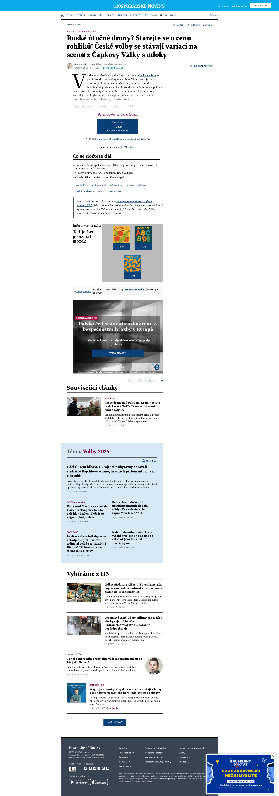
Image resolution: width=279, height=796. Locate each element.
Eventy (182, 753)
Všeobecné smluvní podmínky (158, 762)
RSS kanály (184, 762)
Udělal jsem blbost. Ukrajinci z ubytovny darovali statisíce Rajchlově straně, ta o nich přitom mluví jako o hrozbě (111, 471)
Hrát (121, 246)
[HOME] (62, 15)
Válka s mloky (148, 75)
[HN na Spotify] (103, 768)
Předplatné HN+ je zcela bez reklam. (151, 381)
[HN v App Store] (99, 782)
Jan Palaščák (74, 654)
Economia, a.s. (87, 752)
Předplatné (261, 5)
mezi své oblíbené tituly (136, 289)
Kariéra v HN (124, 762)
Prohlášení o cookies (154, 753)
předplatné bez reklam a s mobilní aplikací (119, 139)
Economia (123, 757)
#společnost (115, 191)
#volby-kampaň (99, 185)
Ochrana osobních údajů (155, 748)
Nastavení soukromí (153, 757)
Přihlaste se (129, 147)
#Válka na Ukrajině (85, 191)
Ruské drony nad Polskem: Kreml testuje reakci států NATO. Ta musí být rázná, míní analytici (132, 406)
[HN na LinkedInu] (99, 768)
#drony (101, 191)
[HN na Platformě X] (85, 768)
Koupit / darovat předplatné (191, 748)
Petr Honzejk (80, 64)
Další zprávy (114, 722)
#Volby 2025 (82, 185)
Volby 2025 (96, 451)
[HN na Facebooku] (90, 768)
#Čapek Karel (116, 185)
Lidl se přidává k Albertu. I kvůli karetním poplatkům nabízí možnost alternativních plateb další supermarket (133, 588)
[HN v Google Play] (79, 782)
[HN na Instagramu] (94, 768)
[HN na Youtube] (107, 768)
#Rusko (130, 185)
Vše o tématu (117, 353)
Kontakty (123, 748)
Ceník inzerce (125, 766)
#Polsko (142, 185)
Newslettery (184, 757)
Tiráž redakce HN (126, 753)
